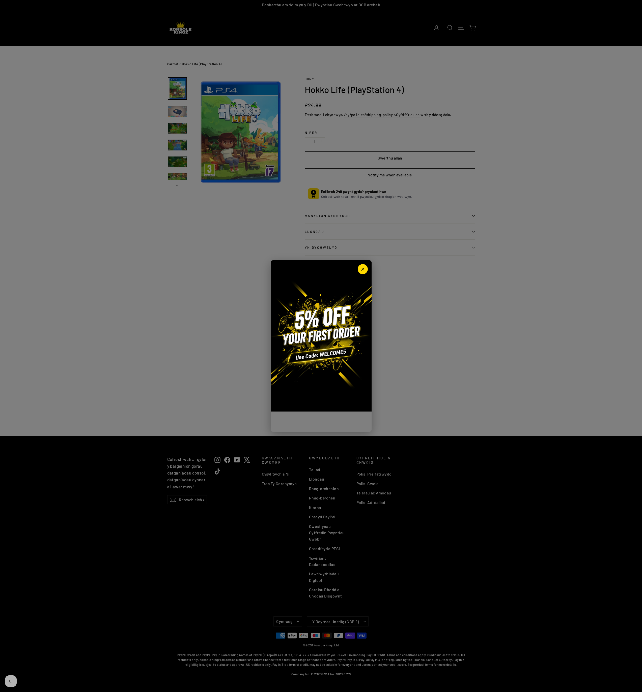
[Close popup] (363, 269)
